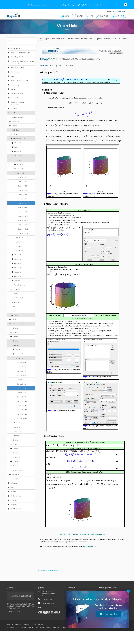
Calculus (16, 134)
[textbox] (70, 80)
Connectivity (15, 98)
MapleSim (14, 504)
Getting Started (15, 48)
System (13, 487)
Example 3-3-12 (23, 225)
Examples (18, 160)
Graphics (13, 89)
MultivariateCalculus (19, 138)
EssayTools (15, 121)
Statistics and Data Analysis (19, 80)
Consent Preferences (56, 627)
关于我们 (10, 588)
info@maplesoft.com (48, 603)
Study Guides (16, 130)
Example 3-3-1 (22, 177)
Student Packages (17, 117)
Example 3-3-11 (23, 220)
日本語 (34, 624)
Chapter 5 (17, 259)
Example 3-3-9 (22, 212)
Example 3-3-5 (22, 194)
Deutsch (27, 624)
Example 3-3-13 (23, 229)
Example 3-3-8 (22, 207)
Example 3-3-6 (22, 199)
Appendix (17, 281)
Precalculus (16, 289)
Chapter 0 (17, 143)
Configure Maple (16, 496)
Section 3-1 (20, 164)
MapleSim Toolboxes (17, 509)
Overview (16, 293)
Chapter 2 (17, 151)
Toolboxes (14, 500)
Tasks (13, 306)
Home (40, 39)
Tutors (14, 311)
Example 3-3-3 (22, 186)
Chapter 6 (17, 263)
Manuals (13, 491)
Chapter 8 (17, 272)
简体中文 (40, 624)
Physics (13, 76)
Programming (15, 85)
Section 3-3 (20, 173)
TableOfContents (19, 285)
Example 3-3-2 (22, 182)
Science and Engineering (18, 93)
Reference (14, 483)
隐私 (47, 627)
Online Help (55, 39)
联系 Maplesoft (111, 11)
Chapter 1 (17, 147)
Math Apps (14, 108)
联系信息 (41, 588)
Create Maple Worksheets (19, 57)
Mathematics (15, 72)
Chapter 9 (17, 276)
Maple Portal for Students (20, 298)
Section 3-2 (20, 169)
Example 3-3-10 (23, 216)
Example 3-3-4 (22, 190)
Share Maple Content (17, 67)
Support (47, 39)
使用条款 (42, 627)
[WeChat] (58, 612)
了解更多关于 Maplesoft (13, 611)
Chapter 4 (17, 255)
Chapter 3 (17, 156)
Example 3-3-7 (22, 203)
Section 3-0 (19, 237)
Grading (14, 126)
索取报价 (123, 11)
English (14, 624)
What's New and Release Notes (20, 52)
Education (14, 113)
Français (21, 624)
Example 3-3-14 (23, 233)
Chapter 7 (17, 268)
